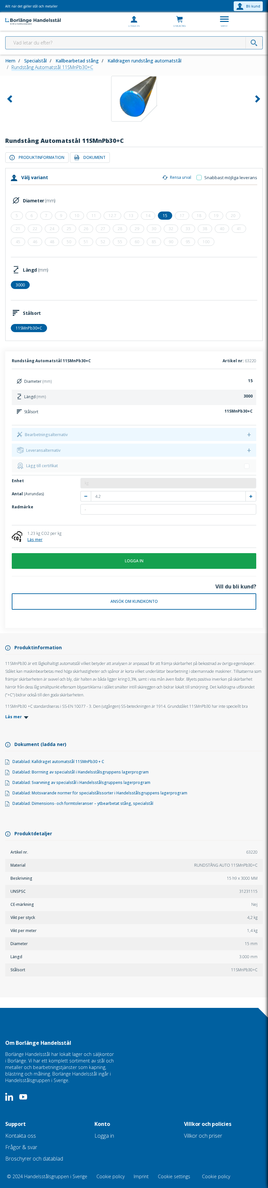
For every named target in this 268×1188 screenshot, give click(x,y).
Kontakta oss (20, 1135)
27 (103, 228)
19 (216, 215)
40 (222, 228)
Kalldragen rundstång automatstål (144, 61)
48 (52, 242)
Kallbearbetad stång (77, 61)
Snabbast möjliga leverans (230, 177)
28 (120, 228)
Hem (10, 61)
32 (171, 228)
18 (199, 215)
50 (69, 242)
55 (120, 242)
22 (35, 228)
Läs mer (34, 539)
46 (35, 242)
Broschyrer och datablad (34, 1158)
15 (165, 215)
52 (103, 242)
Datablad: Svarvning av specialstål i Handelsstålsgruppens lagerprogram (79, 782)
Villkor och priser (203, 1135)
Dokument (94, 157)
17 (182, 215)
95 (188, 242)
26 (86, 228)
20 (233, 215)
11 (94, 215)
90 (171, 242)
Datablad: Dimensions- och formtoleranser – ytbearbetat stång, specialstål (81, 803)
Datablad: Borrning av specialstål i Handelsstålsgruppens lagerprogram (79, 772)
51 (86, 242)
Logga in (134, 561)
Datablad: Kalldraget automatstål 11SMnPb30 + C (56, 761)
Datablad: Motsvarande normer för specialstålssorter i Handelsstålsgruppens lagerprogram (98, 793)
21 (18, 228)
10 (77, 215)
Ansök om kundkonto (134, 601)
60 (137, 242)
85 (154, 242)
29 (137, 228)
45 (18, 242)
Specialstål (35, 61)
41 (239, 228)
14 (148, 215)
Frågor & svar (21, 1147)
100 (206, 242)
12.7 (112, 215)
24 (52, 228)
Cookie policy (111, 1176)
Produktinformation (41, 157)
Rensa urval (180, 177)
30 (154, 228)
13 (131, 215)
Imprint (142, 1176)
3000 (20, 285)
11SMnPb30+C (29, 328)
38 (205, 228)
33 (188, 228)
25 (69, 228)
